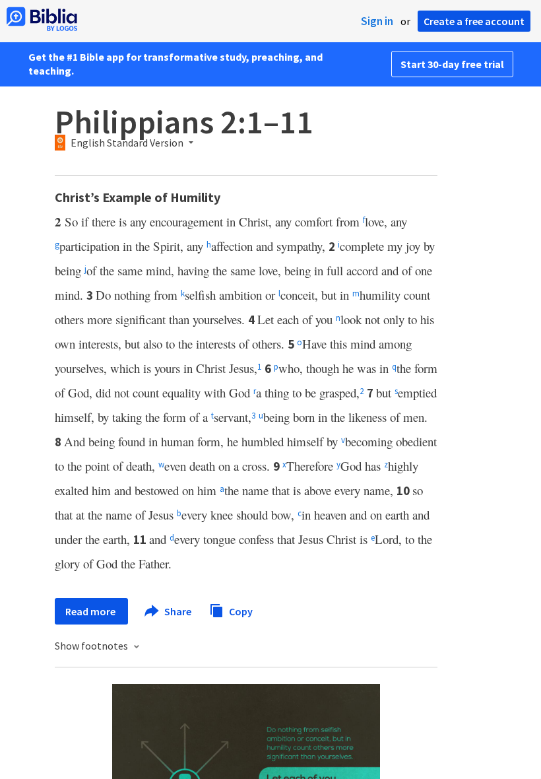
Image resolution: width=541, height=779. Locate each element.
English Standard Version (127, 143)
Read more (91, 611)
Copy (240, 611)
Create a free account (474, 21)
